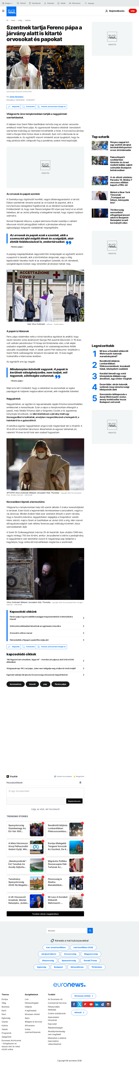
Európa (5, 999)
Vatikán (28, 20)
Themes (5, 994)
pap (45, 684)
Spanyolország (69, 960)
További (51, 994)
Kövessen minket (32, 1014)
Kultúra (5, 1025)
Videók (5, 1029)
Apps (27, 1018)
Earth (4, 1010)
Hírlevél (78, 1012)
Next (4, 1014)
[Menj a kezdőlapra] (11, 11)
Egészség (41, 967)
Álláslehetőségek (55, 1027)
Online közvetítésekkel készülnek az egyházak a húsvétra (35, 626)
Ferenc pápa (60, 684)
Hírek (13, 20)
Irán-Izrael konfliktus (56, 947)
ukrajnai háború (48, 954)
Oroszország (70, 954)
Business (5, 1007)
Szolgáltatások (31, 994)
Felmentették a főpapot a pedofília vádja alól (29, 640)
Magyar (8, 3)
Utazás (5, 1022)
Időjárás (28, 1007)
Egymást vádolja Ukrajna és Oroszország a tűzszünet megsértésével (37, 675)
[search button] (86, 3)
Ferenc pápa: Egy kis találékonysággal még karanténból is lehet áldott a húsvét (41, 617)
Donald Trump (90, 960)
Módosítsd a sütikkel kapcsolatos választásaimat (57, 1041)
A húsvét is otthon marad (21, 633)
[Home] (7, 20)
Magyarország (91, 954)
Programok (6, 1033)
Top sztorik (100, 137)
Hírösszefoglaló (31, 1003)
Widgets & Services (33, 1022)
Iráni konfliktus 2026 (83, 947)
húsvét (32, 684)
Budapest (58, 967)
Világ (20, 20)
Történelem (96, 967)
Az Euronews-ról (55, 999)
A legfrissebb (31, 1010)
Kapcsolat (52, 1024)
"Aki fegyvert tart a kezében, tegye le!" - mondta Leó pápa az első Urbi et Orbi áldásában (40, 660)
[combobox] (99, 3)
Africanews (30, 1025)
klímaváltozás (77, 967)
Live (133, 11)
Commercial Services (57, 1003)
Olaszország (48, 960)
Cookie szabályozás (57, 1013)
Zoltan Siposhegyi (16, 97)
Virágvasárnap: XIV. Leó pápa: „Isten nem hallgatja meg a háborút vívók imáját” (41, 668)
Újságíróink (6, 1036)
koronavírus (15, 684)
